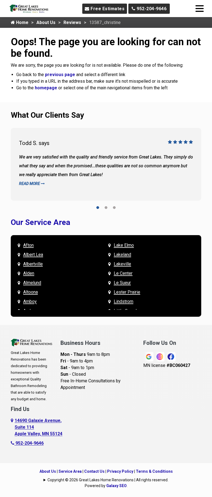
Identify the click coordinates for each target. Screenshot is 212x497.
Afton (28, 245)
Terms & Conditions (154, 471)
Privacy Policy (120, 471)
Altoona (30, 292)
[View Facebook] (170, 356)
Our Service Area (40, 222)
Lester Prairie (127, 292)
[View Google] (148, 356)
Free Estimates (107, 8)
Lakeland (122, 254)
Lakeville (122, 264)
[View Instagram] (159, 356)
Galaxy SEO (116, 485)
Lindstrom (123, 301)
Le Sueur (122, 282)
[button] (98, 208)
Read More (30, 183)
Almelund (32, 282)
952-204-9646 (151, 8)
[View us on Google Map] (13, 427)
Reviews (72, 22)
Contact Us (94, 471)
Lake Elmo (124, 245)
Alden (28, 273)
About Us (45, 22)
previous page (60, 74)
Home (21, 22)
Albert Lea (33, 254)
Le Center (123, 273)
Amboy (30, 301)
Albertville (33, 264)
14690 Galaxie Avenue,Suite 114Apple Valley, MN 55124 (38, 427)
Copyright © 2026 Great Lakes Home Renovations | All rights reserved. (107, 480)
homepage (46, 87)
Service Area (70, 471)
